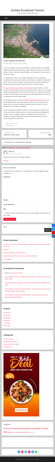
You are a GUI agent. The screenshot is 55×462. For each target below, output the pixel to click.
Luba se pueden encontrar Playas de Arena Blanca (18, 88)
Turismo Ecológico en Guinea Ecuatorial (14, 252)
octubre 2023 (6, 317)
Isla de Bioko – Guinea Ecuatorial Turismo (18, 147)
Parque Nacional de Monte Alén (13, 297)
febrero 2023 (6, 325)
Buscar (5, 227)
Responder (5, 160)
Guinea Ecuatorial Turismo (27, 10)
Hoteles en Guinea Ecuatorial (11, 344)
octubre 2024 (6, 315)
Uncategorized (7, 346)
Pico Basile (10, 279)
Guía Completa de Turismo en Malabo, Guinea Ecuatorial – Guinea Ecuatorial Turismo (28, 276)
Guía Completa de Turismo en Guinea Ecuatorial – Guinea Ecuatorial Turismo (25, 289)
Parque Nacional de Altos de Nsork (34, 100)
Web (4, 209)
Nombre (6, 200)
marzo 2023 (6, 323)
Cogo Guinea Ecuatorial (16, 273)
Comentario (7, 177)
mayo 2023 (6, 320)
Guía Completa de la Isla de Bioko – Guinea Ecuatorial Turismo (22, 283)
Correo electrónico (9, 204)
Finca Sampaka (7, 259)
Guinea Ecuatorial (9, 125)
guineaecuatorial (23, 63)
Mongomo (6, 249)
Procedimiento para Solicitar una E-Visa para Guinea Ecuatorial (20, 256)
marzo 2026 (6, 312)
